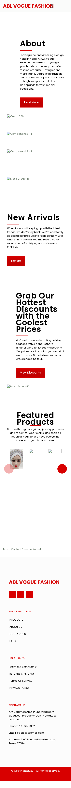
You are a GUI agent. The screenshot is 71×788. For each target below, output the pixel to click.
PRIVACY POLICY (19, 688)
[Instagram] (20, 594)
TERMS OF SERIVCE (20, 681)
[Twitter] (29, 594)
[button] (9, 469)
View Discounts (30, 373)
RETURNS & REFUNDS (22, 674)
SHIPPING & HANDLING (22, 666)
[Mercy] (28, 6)
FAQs (12, 641)
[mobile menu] (65, 6)
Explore (16, 261)
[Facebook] (12, 594)
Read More (31, 102)
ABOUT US (15, 627)
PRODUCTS (16, 620)
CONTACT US (17, 634)
